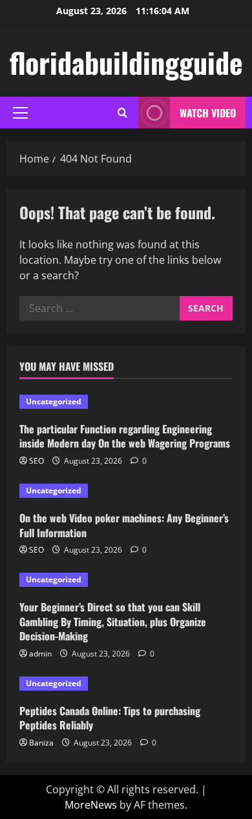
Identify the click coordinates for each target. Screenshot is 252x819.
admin (40, 653)
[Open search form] (122, 112)
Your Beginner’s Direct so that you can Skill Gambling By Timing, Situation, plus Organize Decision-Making (112, 621)
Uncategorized (53, 401)
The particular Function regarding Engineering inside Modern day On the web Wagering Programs (124, 436)
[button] (20, 112)
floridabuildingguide (126, 62)
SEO (36, 460)
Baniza (41, 742)
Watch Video (208, 113)
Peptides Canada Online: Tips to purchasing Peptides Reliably (109, 718)
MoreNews (91, 805)
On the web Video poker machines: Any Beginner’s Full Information (124, 525)
